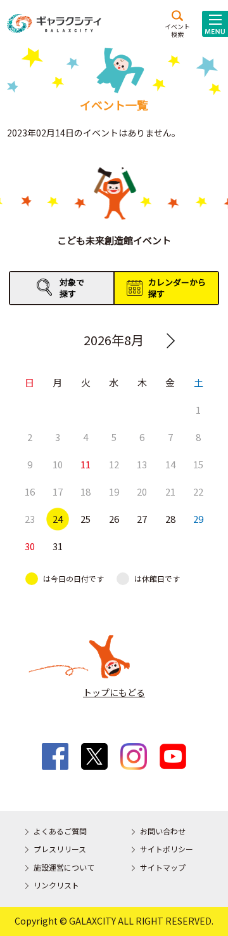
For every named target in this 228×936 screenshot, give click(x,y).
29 (198, 518)
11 (85, 464)
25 (85, 518)
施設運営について (64, 867)
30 (30, 546)
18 (85, 491)
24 (58, 518)
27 (142, 518)
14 (170, 464)
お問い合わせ (163, 831)
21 (170, 491)
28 (170, 518)
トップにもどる (114, 692)
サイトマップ (163, 867)
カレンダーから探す (177, 288)
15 (198, 464)
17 (58, 491)
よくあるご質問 (60, 831)
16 (30, 491)
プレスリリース (60, 848)
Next (171, 340)
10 (58, 464)
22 (198, 491)
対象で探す (72, 288)
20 (142, 491)
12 (114, 464)
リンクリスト (56, 885)
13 (142, 464)
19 (114, 491)
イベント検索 (177, 30)
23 (30, 518)
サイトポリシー (166, 848)
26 (114, 518)
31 (58, 546)
